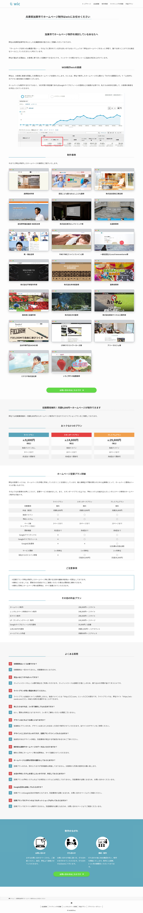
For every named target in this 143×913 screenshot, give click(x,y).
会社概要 (44, 907)
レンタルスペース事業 (70, 907)
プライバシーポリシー (95, 907)
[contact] (71, 903)
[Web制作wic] (15, 4)
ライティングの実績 (55, 907)
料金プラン (82, 907)
